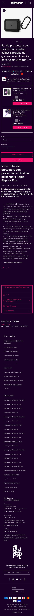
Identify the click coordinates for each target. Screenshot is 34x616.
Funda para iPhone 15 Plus (13, 425)
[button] (4, 3)
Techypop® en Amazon (11, 376)
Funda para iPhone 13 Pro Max (14, 450)
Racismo (6, 388)
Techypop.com (15, 604)
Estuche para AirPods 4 (11, 483)
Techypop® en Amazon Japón (13, 380)
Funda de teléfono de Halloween (15, 470)
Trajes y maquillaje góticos (12, 384)
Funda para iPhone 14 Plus (13, 441)
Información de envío (11, 351)
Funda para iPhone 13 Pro (12, 454)
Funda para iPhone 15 (11, 429)
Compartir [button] (6, 268)
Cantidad (4, 144)
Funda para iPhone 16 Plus (13, 408)
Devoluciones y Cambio (11, 355)
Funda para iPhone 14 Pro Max (14, 433)
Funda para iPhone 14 (11, 445)
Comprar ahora (17, 160)
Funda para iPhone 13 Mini (13, 462)
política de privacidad (11, 359)
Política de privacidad (11, 609)
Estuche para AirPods (11, 479)
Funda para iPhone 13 (11, 458)
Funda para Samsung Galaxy (13, 466)
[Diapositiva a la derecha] (21, 42)
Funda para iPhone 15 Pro (12, 421)
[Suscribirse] (28, 572)
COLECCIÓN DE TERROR (11, 474)
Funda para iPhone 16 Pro (12, 404)
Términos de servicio (10, 347)
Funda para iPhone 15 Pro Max (14, 417)
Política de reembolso (20, 606)
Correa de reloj (9, 491)
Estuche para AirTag (10, 487)
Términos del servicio (25, 609)
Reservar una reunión (11, 364)
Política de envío (17, 612)
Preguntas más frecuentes (12, 372)
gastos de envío (7, 66)
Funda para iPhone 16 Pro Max (14, 400)
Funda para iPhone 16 (11, 412)
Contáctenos (8, 368)
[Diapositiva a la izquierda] (13, 42)
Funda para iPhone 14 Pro (12, 437)
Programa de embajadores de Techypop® (13, 342)
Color (3, 136)
